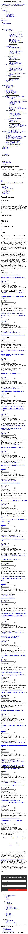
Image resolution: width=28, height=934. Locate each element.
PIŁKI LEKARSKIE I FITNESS (13, 140)
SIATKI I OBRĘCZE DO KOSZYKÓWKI (14, 60)
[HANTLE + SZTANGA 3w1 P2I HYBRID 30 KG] (12, 723)
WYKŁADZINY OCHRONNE (13, 144)
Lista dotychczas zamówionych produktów (10, 166)
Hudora (11, 859)
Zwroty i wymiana (10, 14)
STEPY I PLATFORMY (14, 123)
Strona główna (6, 154)
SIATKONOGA (12, 41)
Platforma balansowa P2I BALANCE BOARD (14, 500)
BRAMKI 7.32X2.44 (10, 86)
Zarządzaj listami (4, 164)
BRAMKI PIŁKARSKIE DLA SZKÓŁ (15, 137)
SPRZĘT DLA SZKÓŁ (8, 190)
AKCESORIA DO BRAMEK (15, 69)
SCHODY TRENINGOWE (15, 107)
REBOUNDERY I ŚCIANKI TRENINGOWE (15, 35)
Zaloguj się (3, 19)
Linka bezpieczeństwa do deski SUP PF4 (12, 710)
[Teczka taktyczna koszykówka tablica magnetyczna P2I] (13, 425)
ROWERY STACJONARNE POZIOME (18, 101)
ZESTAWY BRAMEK (11, 92)
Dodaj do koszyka (4, 284)
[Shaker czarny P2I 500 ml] (7, 595)
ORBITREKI (12, 103)
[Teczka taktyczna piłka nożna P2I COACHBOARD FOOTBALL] (14, 633)
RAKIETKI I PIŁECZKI (14, 74)
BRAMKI (5, 187)
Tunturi (7, 859)
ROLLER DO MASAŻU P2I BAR (10, 483)
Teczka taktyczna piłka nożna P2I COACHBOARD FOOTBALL (10, 637)
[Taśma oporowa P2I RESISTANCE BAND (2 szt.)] (12, 653)
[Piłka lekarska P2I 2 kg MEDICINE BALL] (10, 444)
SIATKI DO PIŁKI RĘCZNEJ (15, 67)
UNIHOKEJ (8, 75)
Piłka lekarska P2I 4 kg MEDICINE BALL (13, 465)
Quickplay (16, 859)
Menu (2, 180)
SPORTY (5, 186)
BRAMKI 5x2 (9, 87)
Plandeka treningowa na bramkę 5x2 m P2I (13, 277)
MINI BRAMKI (9, 90)
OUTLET (5, 192)
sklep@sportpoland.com (11, 16)
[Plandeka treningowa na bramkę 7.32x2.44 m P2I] (12, 313)
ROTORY (11, 106)
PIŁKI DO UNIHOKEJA (14, 79)
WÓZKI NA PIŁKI (13, 52)
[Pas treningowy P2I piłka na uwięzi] (9, 370)
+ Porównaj (3, 281)
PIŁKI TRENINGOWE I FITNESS (16, 121)
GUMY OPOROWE (13, 120)
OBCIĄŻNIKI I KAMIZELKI (15, 118)
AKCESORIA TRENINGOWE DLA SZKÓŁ (16, 136)
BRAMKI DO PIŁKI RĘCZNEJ (16, 65)
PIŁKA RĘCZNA (10, 64)
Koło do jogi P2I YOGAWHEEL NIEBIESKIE (14, 692)
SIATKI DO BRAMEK (14, 33)
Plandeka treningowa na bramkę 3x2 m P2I (13, 335)
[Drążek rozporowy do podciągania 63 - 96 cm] (11, 672)
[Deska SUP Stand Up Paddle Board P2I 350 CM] (12, 536)
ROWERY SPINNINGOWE (15, 102)
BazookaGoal (21, 859)
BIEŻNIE (11, 98)
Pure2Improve (4, 860)
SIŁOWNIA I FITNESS (8, 188)
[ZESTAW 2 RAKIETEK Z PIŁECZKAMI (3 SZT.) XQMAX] (14, 293)
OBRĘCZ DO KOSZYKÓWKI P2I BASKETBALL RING (11, 560)
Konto (2, 181)
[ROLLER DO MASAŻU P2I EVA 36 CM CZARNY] (13, 406)
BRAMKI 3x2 (9, 89)
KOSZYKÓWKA (10, 56)
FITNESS (8, 119)
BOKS (10, 117)
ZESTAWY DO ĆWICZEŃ (12, 130)
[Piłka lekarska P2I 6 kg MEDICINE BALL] (10, 800)
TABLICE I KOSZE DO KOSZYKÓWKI (14, 58)
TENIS (7, 81)
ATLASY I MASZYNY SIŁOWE (16, 112)
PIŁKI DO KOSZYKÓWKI (15, 63)
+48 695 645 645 (9, 15)
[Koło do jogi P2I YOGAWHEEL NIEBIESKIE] (11, 690)
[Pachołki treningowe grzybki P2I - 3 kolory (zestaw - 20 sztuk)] (14, 351)
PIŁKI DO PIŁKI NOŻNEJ (15, 40)
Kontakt (7, 11)
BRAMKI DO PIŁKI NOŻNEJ (16, 31)
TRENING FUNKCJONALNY (13, 129)
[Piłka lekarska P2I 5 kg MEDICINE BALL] (10, 782)
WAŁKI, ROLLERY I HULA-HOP (16, 126)
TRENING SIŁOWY (13, 45)
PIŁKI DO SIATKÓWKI (14, 55)
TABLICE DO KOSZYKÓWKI (13, 141)
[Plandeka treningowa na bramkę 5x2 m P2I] (10, 274)
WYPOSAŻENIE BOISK (14, 53)
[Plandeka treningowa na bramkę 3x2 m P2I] (10, 332)
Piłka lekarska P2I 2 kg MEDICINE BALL (13, 447)
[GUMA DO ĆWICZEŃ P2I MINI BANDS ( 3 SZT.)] (13, 576)
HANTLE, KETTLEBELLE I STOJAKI (18, 113)
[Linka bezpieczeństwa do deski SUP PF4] (10, 707)
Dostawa (8, 13)
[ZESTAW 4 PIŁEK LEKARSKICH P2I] (10, 818)
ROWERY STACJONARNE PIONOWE (18, 99)
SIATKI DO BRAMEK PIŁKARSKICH (15, 138)
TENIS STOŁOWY (10, 72)
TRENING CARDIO (10, 97)
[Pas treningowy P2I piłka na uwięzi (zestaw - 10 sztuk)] (13, 742)
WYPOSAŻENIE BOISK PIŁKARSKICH (14, 38)
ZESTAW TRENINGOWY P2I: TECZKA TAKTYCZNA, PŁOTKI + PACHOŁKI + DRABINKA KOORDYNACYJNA (12, 767)
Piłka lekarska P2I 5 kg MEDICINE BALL (13, 785)
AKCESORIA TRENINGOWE (16, 36)
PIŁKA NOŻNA (9, 30)
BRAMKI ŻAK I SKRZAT (12, 91)
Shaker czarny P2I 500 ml (8, 598)
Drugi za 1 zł (6, 148)
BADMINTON (9, 80)
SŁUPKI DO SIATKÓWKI (15, 47)
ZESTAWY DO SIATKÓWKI (15, 50)
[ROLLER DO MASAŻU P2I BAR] (9, 480)
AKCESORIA (12, 109)
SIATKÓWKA (9, 46)
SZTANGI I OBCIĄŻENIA (15, 114)
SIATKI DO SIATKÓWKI (14, 48)
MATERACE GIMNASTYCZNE (13, 132)
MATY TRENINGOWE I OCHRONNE (18, 108)
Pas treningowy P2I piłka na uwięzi (10, 373)
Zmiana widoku (4, 273)
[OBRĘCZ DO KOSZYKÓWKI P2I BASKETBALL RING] (14, 556)
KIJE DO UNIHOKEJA (14, 78)
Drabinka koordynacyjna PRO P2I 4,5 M (12, 391)
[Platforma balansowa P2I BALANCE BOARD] (11, 498)
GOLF (7, 84)
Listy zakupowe (4, 20)
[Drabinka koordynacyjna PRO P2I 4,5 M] (10, 388)
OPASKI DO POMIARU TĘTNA (16, 124)
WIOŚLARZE (12, 104)
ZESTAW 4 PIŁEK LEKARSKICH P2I (12, 820)
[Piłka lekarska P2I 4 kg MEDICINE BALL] (10, 462)
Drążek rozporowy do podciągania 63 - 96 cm (13, 675)
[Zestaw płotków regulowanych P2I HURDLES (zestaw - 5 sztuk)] (14, 517)
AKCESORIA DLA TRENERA (16, 42)
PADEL (8, 82)
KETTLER (3, 859)
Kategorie (3, 184)
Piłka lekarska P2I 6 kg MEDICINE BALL (13, 802)
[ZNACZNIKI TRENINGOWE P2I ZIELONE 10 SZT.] (13, 613)
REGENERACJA (13, 44)
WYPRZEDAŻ (6, 191)
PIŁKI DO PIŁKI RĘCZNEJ (15, 70)
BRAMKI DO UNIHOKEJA (15, 76)
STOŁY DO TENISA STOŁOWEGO (17, 73)
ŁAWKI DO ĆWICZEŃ (14, 115)
